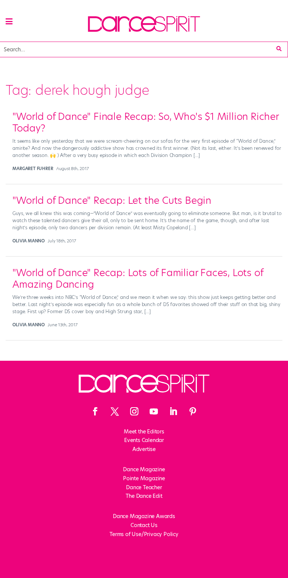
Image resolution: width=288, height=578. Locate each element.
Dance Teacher (144, 487)
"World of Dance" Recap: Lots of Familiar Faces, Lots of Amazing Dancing (137, 278)
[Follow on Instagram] (134, 411)
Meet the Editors (144, 431)
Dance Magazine (144, 469)
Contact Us (144, 525)
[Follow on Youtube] (154, 411)
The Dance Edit (144, 496)
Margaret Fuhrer (32, 169)
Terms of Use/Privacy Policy (144, 534)
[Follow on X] (114, 411)
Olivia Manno (28, 241)
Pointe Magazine (144, 478)
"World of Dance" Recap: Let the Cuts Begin (111, 200)
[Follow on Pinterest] (192, 411)
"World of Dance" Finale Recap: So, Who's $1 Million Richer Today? (145, 122)
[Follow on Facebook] (95, 411)
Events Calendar (144, 440)
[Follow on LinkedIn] (173, 411)
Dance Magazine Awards (144, 516)
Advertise (144, 449)
